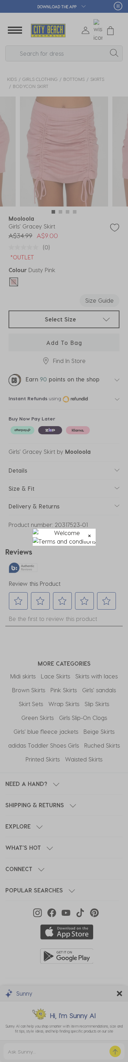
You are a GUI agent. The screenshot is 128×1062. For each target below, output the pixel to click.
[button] (89, 535)
